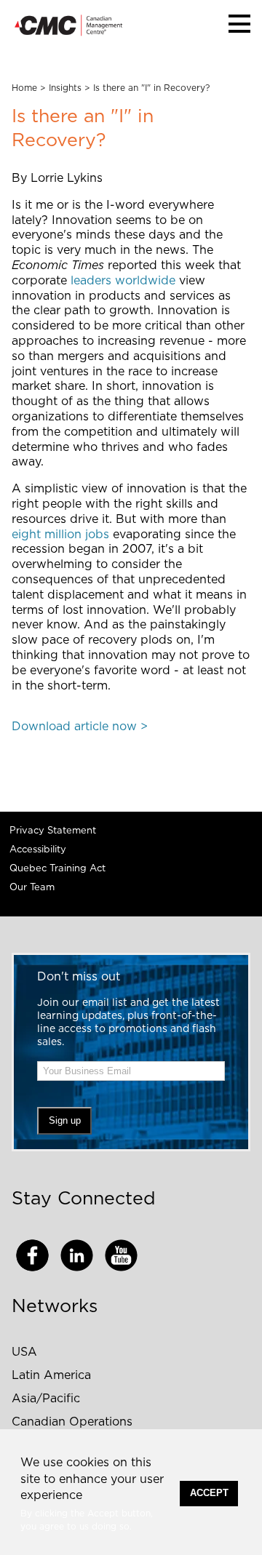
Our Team (32, 887)
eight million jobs (60, 534)
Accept (209, 1492)
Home (24, 88)
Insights (65, 88)
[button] (239, 24)
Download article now (74, 726)
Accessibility (37, 850)
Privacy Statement (52, 831)
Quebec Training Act (57, 869)
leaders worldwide (123, 281)
